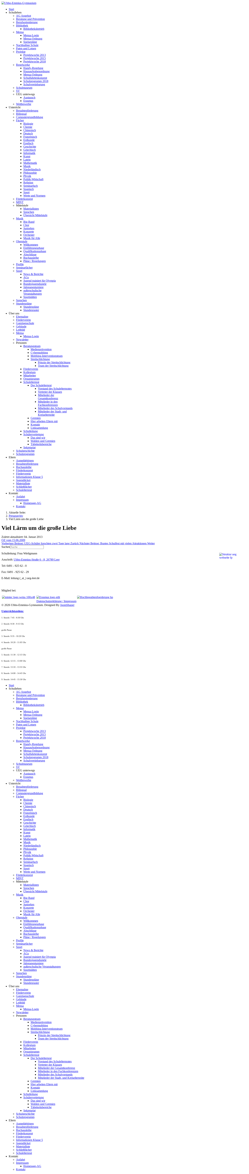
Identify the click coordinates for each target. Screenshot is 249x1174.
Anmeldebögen (25, 460)
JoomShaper (67, 605)
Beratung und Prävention (30, 19)
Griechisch (29, 149)
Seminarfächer (24, 267)
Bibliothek (22, 25)
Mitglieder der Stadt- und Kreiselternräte (52, 413)
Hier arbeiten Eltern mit (44, 421)
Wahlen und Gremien (43, 440)
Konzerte (28, 231)
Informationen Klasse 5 (29, 476)
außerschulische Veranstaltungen (32, 292)
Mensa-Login (31, 35)
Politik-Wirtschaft (33, 179)
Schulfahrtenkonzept (35, 77)
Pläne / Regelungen (34, 261)
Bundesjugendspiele (34, 283)
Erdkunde (29, 140)
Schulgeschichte (25, 450)
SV (18, 90)
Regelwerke (23, 64)
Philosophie (30, 172)
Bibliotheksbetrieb (33, 28)
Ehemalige (22, 316)
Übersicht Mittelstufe (35, 215)
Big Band (28, 221)
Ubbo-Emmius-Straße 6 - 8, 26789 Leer (37, 559)
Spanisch (28, 189)
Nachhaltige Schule (27, 45)
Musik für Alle (31, 238)
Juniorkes (28, 228)
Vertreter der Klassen (50, 391)
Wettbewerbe (23, 104)
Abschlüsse (29, 254)
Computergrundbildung (29, 117)
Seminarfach (30, 185)
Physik (27, 176)
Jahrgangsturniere (33, 287)
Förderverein (23, 319)
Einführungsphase (33, 247)
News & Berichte (33, 274)
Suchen (5, 546)
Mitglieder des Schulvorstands (55, 408)
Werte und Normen (34, 195)
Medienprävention (41, 349)
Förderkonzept (24, 198)
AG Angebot (23, 15)
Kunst (26, 156)
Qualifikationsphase (34, 251)
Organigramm (31, 378)
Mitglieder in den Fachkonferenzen (48, 403)
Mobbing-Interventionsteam (47, 355)
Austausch (29, 97)
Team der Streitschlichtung (53, 365)
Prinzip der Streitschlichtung (54, 362)
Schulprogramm (25, 454)
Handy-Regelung (33, 68)
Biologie (28, 123)
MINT (20, 202)
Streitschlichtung (40, 359)
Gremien (36, 418)
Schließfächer (24, 486)
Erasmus (28, 100)
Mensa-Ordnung (32, 38)
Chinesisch (29, 130)
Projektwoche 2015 (34, 58)
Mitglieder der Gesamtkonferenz (48, 397)
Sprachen (28, 212)
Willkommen (30, 244)
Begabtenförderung (27, 110)
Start (11, 9)
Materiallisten (31, 208)
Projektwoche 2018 (34, 61)
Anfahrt (20, 496)
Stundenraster (31, 310)
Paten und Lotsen (26, 48)
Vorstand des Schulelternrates (55, 388)
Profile (20, 264)
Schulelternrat (31, 382)
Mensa (20, 32)
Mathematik (30, 162)
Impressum (22, 499)
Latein (27, 159)
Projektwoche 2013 (34, 55)
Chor (26, 225)
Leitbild (20, 329)
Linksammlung (39, 427)
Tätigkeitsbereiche (41, 444)
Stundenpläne (24, 303)
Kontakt (35, 424)
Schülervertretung (33, 434)
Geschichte (29, 146)
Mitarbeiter (29, 375)
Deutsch (28, 133)
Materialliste (23, 483)
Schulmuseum (24, 87)
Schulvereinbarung (34, 84)
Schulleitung (30, 431)
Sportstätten (30, 297)
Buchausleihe (31, 257)
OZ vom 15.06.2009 (13, 540)
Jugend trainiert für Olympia (39, 280)
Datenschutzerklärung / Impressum (56, 601)
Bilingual (21, 113)
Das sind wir (38, 437)
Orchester (28, 234)
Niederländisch (32, 169)
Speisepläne (30, 41)
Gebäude (21, 326)
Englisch (28, 143)
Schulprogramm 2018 (35, 81)
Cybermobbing (39, 352)
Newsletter (22, 339)
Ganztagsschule (25, 323)
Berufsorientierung (27, 22)
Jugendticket (23, 480)
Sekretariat (29, 447)
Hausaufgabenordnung (36, 71)
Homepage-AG (32, 503)
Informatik (29, 153)
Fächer (20, 120)
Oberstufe (21, 241)
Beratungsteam (31, 346)
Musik (27, 166)
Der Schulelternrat (41, 385)
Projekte (21, 51)
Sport (26, 192)
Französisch (30, 136)
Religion (28, 182)
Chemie (27, 126)
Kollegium (29, 372)
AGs (26, 277)
